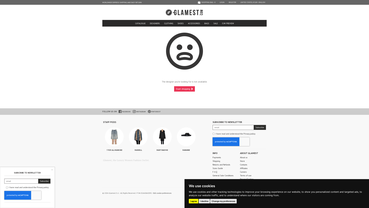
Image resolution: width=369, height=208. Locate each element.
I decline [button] (204, 201)
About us (243, 157)
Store (242, 161)
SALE (215, 23)
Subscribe (260, 127)
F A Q (215, 172)
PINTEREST (156, 111)
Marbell (138, 150)
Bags (206, 23)
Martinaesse (162, 150)
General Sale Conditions (223, 175)
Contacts (243, 164)
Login (222, 2)
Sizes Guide (218, 168)
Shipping (216, 161)
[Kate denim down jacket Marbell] (138, 136)
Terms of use (245, 175)
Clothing (168, 23)
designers (155, 23)
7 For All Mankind (114, 150)
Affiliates (244, 168)
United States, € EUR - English (252, 2)
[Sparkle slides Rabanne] (186, 136)
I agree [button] (193, 201)
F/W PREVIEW (228, 23)
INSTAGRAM (141, 111)
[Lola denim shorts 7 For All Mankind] (114, 136)
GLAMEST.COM (184, 12)
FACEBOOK (126, 111)
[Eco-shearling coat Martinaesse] (162, 136)
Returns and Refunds (221, 164)
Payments (217, 157)
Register (232, 2)
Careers (243, 172)
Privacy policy (249, 133)
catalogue (140, 23)
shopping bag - (208, 2)
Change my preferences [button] (223, 201)
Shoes (181, 23)
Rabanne (186, 150)
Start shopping (183, 88)
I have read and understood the (235, 133)
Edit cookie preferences (162, 193)
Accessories (194, 23)
